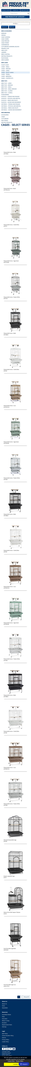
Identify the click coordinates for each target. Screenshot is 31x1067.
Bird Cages (4, 62)
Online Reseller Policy (8, 1035)
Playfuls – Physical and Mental (10, 98)
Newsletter (5, 1008)
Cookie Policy (5, 1041)
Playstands (4, 58)
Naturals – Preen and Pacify (9, 108)
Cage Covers (5, 39)
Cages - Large (5, 70)
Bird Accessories (6, 31)
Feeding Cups (5, 48)
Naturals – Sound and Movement (11, 110)
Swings (3, 35)
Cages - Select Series (7, 72)
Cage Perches (5, 41)
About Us (4, 1004)
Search (5, 27)
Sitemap (4, 1027)
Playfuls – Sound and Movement (11, 102)
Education (4, 1018)
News (3, 1006)
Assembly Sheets (6, 1014)
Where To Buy (5, 1020)
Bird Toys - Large (6, 83)
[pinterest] (10, 1049)
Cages (3, 116)
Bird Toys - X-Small (7, 92)
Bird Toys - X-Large (6, 91)
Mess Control (5, 54)
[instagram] (7, 1049)
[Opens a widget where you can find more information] (23, 1064)
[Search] (28, 13)
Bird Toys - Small (6, 87)
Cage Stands (5, 43)
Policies (4, 1037)
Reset (12, 27)
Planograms (5, 94)
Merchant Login (25, 10)
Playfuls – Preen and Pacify (9, 100)
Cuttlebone (4, 118)
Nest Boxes (4, 120)
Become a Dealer (6, 10)
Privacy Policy (5, 1039)
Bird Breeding (5, 112)
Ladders (3, 52)
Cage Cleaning (5, 37)
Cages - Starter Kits (7, 78)
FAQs (3, 1016)
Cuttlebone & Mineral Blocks (10, 46)
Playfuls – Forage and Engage (10, 96)
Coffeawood (5, 44)
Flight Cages (5, 65)
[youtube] (13, 1049)
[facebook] (3, 1049)
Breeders (4, 1022)
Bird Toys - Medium (7, 85)
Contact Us (15, 10)
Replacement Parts (7, 1024)
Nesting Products (6, 56)
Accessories (5, 115)
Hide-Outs (4, 50)
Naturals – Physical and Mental (11, 106)
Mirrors (3, 33)
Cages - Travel (5, 74)
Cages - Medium (5, 68)
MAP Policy (5, 1033)
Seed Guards (5, 60)
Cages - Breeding (6, 76)
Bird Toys (4, 81)
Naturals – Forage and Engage (10, 104)
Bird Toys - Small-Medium (9, 89)
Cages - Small (5, 67)
